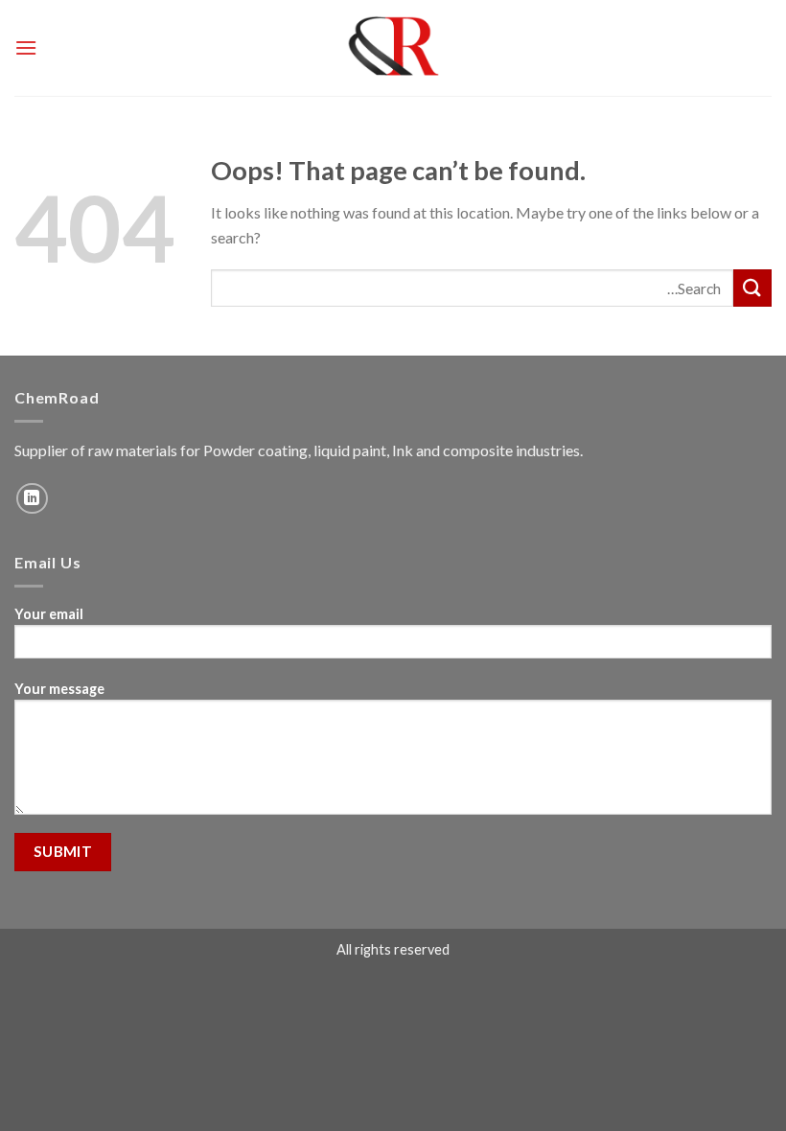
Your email (48, 614)
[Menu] (25, 47)
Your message (59, 689)
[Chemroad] (393, 48)
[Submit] (752, 288)
